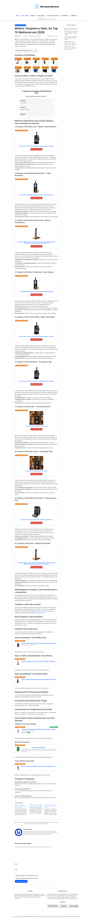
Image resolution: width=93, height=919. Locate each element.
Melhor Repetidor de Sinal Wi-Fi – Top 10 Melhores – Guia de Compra (71, 33)
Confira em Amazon (37, 149)
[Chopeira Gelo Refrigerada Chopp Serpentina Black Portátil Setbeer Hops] (36, 187)
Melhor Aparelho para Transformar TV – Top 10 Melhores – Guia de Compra (70, 43)
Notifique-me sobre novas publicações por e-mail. (27, 878)
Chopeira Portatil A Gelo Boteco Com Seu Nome (36, 426)
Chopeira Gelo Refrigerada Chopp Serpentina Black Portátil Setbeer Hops (36, 194)
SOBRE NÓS (73, 15)
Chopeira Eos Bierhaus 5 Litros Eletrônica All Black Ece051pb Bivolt (36, 519)
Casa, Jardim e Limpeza (20, 25)
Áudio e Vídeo (40, 15)
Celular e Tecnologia (53, 15)
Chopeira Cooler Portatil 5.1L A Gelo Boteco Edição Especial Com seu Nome (36, 146)
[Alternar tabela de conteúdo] (34, 51)
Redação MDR (18, 36)
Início (17, 15)
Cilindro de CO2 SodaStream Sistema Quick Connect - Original (39, 729)
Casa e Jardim (24, 15)
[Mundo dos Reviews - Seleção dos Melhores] (46, 7)
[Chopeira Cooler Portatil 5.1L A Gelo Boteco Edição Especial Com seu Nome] (36, 138)
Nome (16, 864)
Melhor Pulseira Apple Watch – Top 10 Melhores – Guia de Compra (71, 38)
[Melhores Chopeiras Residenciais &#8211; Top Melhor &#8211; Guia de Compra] (22, 809)
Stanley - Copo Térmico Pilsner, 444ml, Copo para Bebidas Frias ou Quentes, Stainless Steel (39, 766)
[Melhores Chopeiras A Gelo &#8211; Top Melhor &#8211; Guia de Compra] (37, 809)
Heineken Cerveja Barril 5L (39, 747)
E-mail (16, 869)
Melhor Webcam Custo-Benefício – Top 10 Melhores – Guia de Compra (70, 48)
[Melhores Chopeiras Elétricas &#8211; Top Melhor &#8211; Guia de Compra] (51, 809)
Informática (65, 15)
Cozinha (32, 15)
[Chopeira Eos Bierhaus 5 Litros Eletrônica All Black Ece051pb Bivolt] (36, 511)
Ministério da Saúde (39, 613)
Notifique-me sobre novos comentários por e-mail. (27, 875)
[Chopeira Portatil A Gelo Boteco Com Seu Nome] (36, 418)
